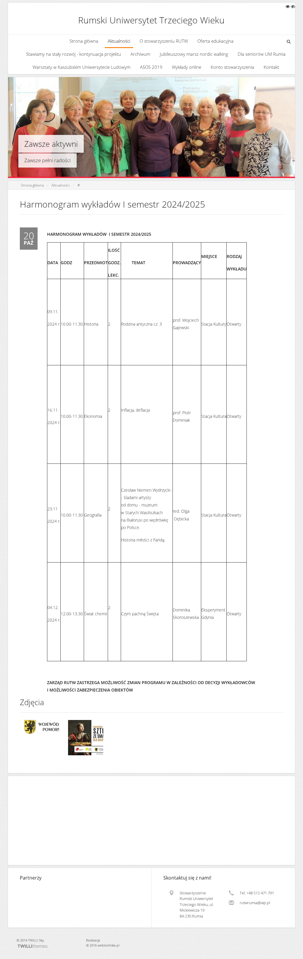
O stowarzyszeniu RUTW (164, 41)
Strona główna (84, 41)
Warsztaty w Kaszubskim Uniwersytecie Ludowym (81, 67)
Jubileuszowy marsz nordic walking (194, 54)
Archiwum (140, 54)
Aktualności (119, 41)
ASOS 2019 (151, 67)
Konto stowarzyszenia (232, 67)
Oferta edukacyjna (215, 41)
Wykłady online (186, 67)
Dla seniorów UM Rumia (262, 54)
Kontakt (271, 67)
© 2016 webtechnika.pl (102, 945)
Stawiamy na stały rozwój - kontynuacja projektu (73, 54)
